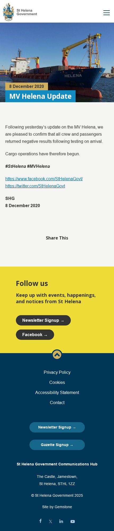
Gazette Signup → (57, 445)
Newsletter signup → (43, 320)
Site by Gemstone (57, 507)
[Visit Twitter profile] (50, 521)
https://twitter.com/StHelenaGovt (35, 185)
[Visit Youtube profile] (73, 521)
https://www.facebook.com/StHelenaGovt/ (44, 178)
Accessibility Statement (57, 392)
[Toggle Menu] (106, 12)
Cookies (57, 382)
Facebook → (35, 334)
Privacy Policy (57, 372)
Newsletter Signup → (57, 427)
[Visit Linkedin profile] (61, 521)
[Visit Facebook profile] (40, 521)
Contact (57, 402)
